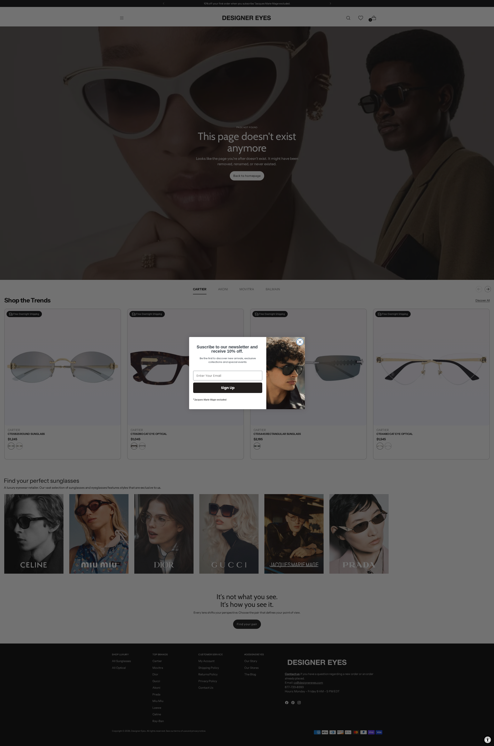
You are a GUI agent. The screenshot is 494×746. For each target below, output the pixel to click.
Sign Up (228, 387)
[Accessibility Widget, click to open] (487, 739)
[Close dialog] (300, 342)
